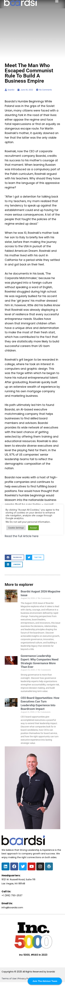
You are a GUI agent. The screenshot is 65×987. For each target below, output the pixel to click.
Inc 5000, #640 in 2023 (33, 954)
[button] (14, 557)
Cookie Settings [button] (16, 527)
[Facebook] (14, 866)
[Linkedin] (5, 866)
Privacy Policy (25, 978)
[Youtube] (31, 866)
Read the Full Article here (21, 536)
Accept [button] (33, 527)
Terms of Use (9, 978)
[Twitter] (23, 866)
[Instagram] (40, 866)
